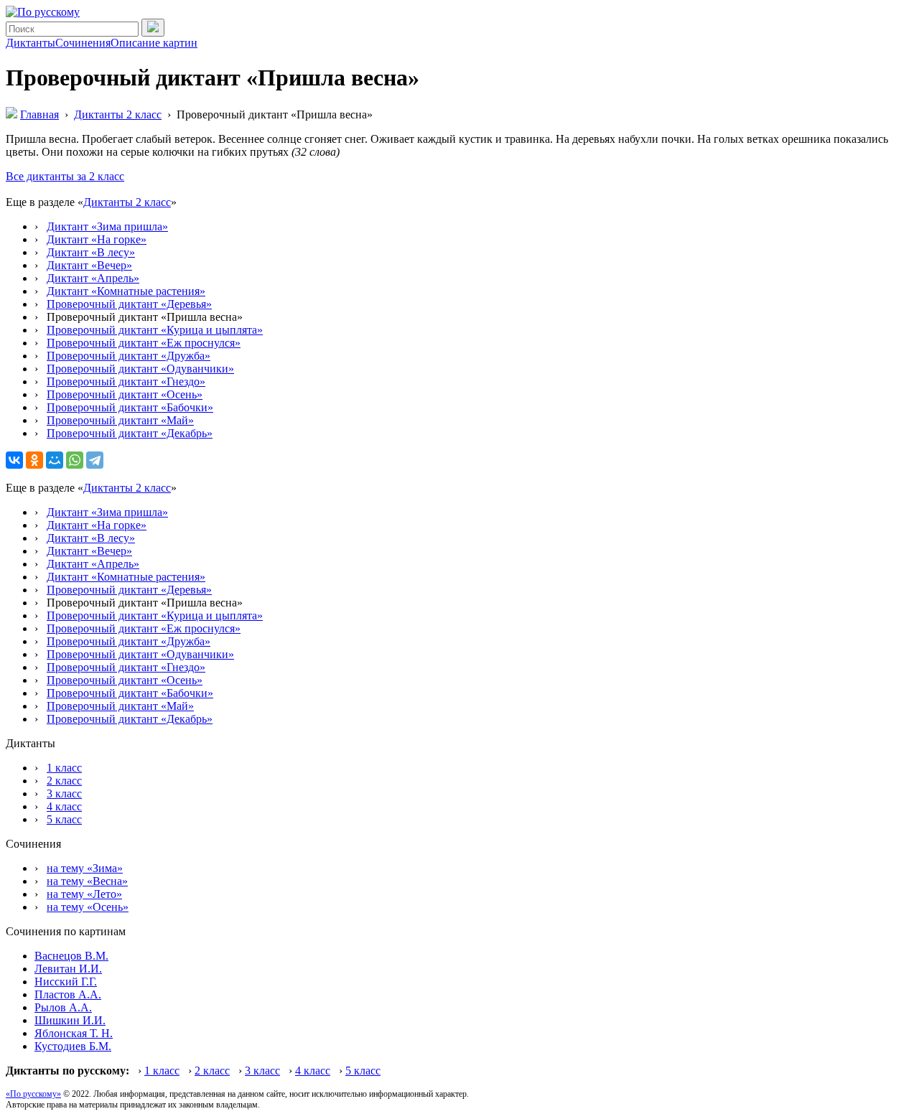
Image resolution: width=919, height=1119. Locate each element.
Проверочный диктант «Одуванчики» (140, 368)
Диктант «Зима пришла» (107, 226)
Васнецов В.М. (71, 956)
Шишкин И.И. (70, 1020)
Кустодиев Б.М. (72, 1046)
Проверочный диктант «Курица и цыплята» (155, 330)
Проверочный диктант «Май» (120, 420)
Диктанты (30, 43)
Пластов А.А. (67, 994)
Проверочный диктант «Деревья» (129, 304)
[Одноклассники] (34, 460)
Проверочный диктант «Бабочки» (130, 407)
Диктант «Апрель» (93, 278)
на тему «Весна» (87, 881)
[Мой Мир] (54, 460)
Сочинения (83, 43)
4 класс (64, 806)
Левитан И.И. (68, 969)
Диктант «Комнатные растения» (126, 291)
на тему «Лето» (84, 894)
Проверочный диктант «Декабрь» (130, 433)
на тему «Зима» (85, 868)
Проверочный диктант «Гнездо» (126, 381)
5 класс (64, 819)
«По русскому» (33, 1094)
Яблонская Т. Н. (73, 1033)
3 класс (64, 793)
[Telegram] (94, 460)
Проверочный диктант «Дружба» (128, 356)
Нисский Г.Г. (65, 981)
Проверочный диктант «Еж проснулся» (144, 343)
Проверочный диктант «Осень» (124, 394)
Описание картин (154, 43)
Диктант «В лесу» (91, 252)
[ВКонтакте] (14, 460)
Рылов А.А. (63, 1007)
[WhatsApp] (74, 460)
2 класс (64, 780)
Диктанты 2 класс (127, 202)
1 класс (64, 768)
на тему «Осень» (88, 907)
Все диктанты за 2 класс (65, 176)
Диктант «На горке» (96, 239)
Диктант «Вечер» (89, 265)
